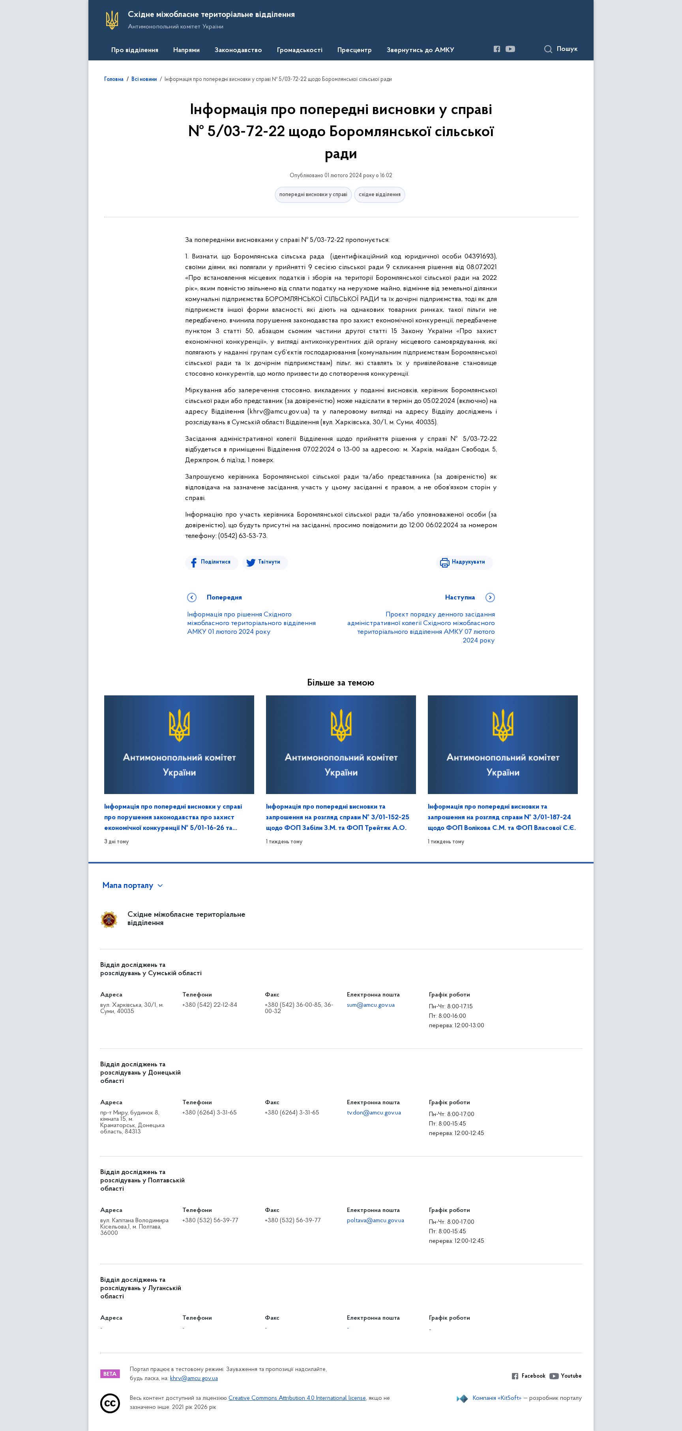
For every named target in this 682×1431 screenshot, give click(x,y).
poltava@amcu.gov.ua (375, 1220)
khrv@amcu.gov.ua (194, 1379)
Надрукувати (468, 562)
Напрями (186, 50)
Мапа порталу (128, 886)
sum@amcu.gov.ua (371, 1005)
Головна (114, 79)
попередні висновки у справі (313, 195)
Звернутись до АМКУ (420, 50)
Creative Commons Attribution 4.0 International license (297, 1398)
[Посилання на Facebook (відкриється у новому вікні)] (497, 49)
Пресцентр (354, 50)
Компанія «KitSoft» (497, 1398)
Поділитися (215, 562)
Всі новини (144, 79)
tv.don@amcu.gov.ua (374, 1113)
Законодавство (238, 50)
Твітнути (269, 562)
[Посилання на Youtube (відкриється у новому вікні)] (510, 49)
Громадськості (299, 50)
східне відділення (380, 195)
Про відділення (134, 50)
